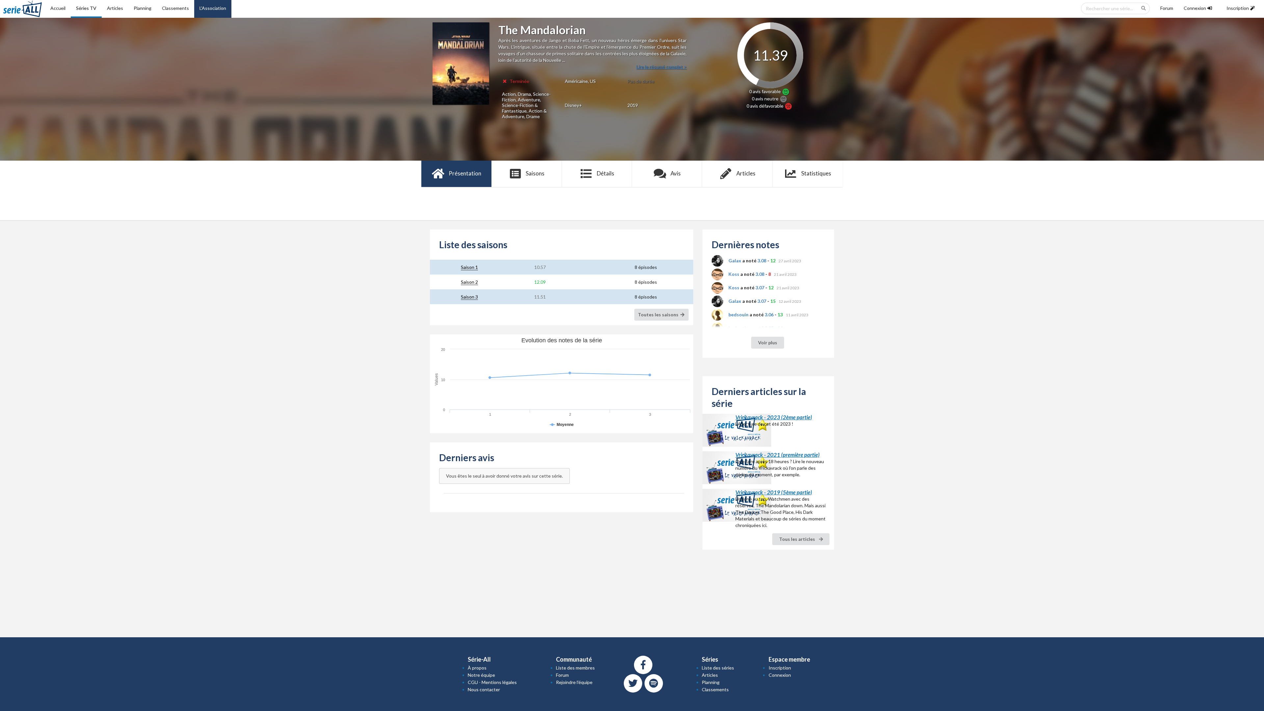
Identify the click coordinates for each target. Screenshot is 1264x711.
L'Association (212, 8)
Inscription (780, 668)
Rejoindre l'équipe (574, 682)
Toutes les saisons (658, 314)
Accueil (58, 8)
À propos (477, 668)
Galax (734, 260)
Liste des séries (718, 668)
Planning (142, 8)
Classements (175, 8)
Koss (733, 274)
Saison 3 (469, 297)
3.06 (769, 314)
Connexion (780, 675)
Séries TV (86, 8)
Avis (676, 173)
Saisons (535, 173)
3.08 (761, 260)
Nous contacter (484, 689)
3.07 (759, 287)
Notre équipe (481, 675)
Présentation (465, 173)
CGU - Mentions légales (492, 682)
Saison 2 (469, 282)
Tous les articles (797, 539)
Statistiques (816, 173)
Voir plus (767, 342)
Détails (605, 173)
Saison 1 (469, 267)
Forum (1166, 8)
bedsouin (738, 314)
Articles (115, 8)
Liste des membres (575, 668)
